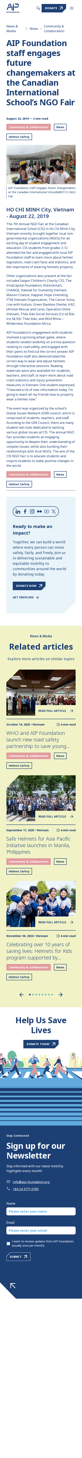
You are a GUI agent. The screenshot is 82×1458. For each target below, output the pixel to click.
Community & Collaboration (54, 28)
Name (10, 1203)
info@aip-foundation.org (31, 1182)
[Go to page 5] (42, 994)
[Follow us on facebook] (25, 511)
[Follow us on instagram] (32, 511)
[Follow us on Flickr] (39, 511)
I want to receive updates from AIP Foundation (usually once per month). (43, 1243)
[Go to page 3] (36, 994)
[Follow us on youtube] (46, 511)
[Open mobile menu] (72, 8)
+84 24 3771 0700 (26, 1189)
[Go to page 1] (30, 994)
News (34, 28)
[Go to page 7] (49, 994)
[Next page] (60, 994)
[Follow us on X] (53, 511)
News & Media (12, 28)
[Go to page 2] (33, 994)
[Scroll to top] (13, 1285)
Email (10, 1222)
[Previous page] (21, 994)
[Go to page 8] (52, 994)
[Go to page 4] (39, 994)
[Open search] (38, 8)
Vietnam (38, 724)
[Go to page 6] (46, 994)
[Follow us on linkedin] (18, 511)
